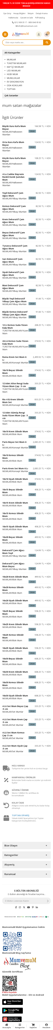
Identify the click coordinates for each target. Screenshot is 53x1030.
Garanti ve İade (26, 17)
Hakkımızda (13, 17)
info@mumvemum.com (27, 26)
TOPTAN (11, 89)
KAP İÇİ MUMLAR (15, 66)
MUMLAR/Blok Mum (15, 433)
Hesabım (46, 1027)
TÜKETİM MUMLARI (16, 63)
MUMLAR (11, 59)
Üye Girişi (7, 13)
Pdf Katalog (40, 17)
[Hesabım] (39, 34)
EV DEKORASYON (15, 81)
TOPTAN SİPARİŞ (20, 815)
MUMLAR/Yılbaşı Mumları (14, 301)
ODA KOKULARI (14, 85)
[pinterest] (32, 907)
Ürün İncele (32, 131)
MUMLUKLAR (13, 78)
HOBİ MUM (12, 74)
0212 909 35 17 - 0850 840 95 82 (27, 22)
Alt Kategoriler (12, 52)
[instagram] (20, 907)
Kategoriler (20, 1027)
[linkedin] (37, 907)
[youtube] (28, 907)
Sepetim (33, 1027)
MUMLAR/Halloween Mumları (14, 130)
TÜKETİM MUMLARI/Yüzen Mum (15, 329)
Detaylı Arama (42, 13)
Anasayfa (7, 1027)
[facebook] (16, 907)
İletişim (31, 13)
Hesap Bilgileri (19, 13)
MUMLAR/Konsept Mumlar (15, 470)
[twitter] (24, 907)
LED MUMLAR (13, 70)
